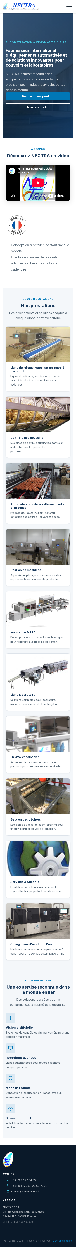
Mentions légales (62, 1240)
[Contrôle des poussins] (38, 414)
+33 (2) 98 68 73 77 (35, 1185)
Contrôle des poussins (26, 437)
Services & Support (24, 882)
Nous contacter (38, 107)
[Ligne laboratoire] (38, 671)
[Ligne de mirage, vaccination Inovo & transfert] (38, 344)
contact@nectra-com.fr (25, 1191)
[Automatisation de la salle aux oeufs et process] (38, 481)
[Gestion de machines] (38, 547)
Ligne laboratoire (22, 694)
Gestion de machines (25, 570)
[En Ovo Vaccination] (38, 734)
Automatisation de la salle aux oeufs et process (37, 505)
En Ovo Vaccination (24, 757)
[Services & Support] (38, 858)
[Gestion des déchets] (38, 796)
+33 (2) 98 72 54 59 (23, 1180)
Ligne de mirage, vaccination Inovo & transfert (37, 369)
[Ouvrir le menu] (69, 6)
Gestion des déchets (25, 819)
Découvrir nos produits (38, 96)
